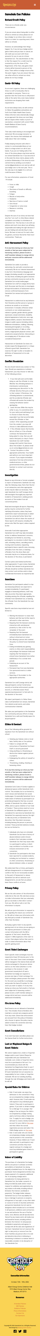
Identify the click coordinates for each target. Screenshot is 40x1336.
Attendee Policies (20, 1304)
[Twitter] (20, 1331)
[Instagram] (25, 1331)
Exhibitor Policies (20, 1308)
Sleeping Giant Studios (24, 1327)
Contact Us (20, 1313)
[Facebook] (15, 1331)
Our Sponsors (20, 1316)
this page (30, 1123)
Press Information (20, 1311)
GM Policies (20, 1306)
